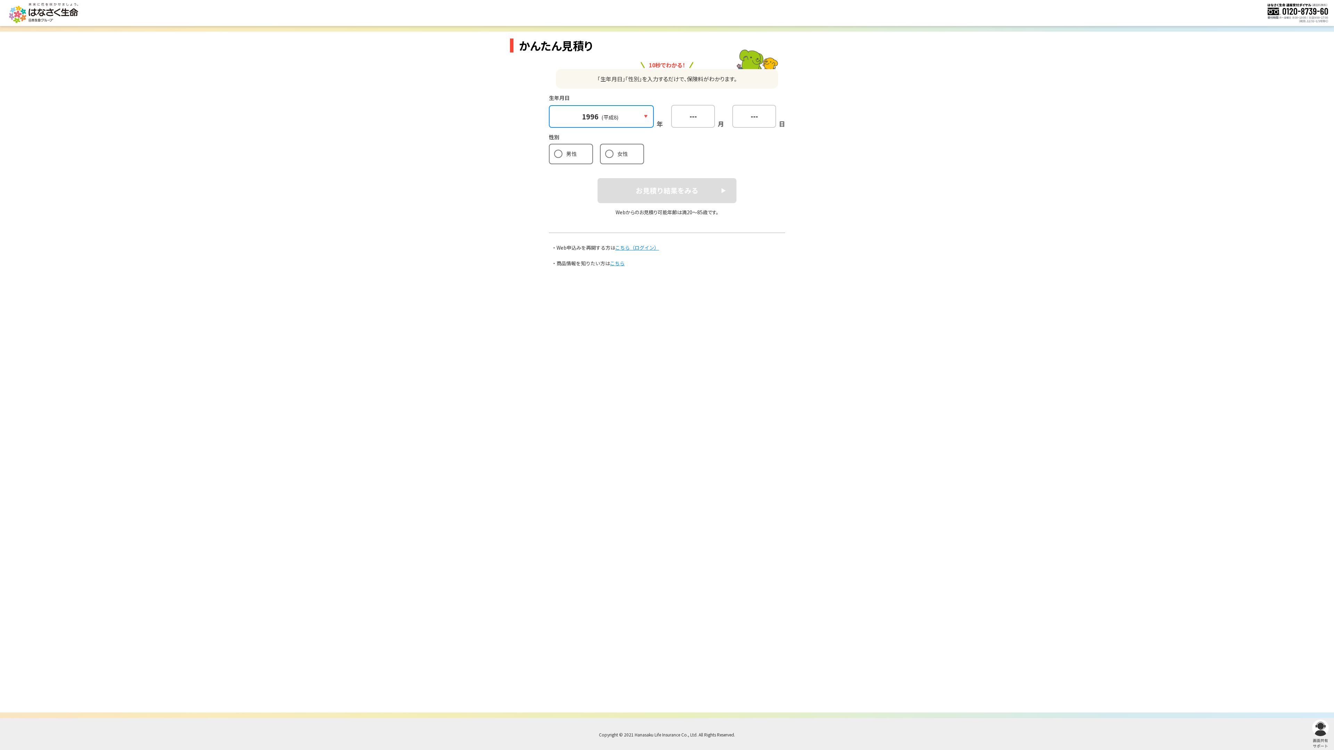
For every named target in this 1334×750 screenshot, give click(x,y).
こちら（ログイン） (637, 247)
